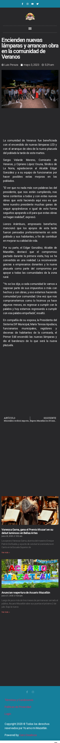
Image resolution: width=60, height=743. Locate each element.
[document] (30, 371)
